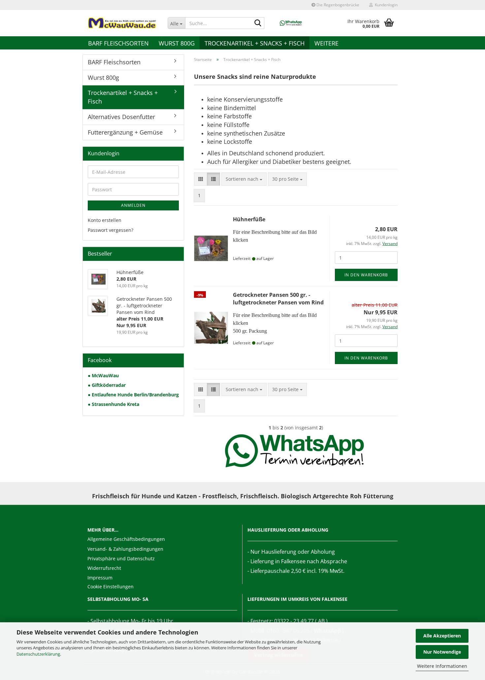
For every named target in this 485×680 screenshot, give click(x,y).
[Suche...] (258, 23)
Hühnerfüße (249, 219)
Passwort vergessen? (110, 230)
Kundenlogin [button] (385, 5)
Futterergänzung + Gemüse (125, 132)
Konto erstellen (104, 220)
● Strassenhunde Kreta (113, 404)
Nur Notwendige (442, 652)
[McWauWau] (122, 23)
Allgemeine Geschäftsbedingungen (126, 539)
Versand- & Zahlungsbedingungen (125, 549)
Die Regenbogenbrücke (337, 5)
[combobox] (244, 179)
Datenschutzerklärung (38, 654)
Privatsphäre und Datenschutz (121, 558)
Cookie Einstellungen (110, 586)
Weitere (326, 43)
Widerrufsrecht (104, 568)
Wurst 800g (177, 43)
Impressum (100, 577)
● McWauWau (103, 375)
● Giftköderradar (107, 385)
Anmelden (133, 205)
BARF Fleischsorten (118, 43)
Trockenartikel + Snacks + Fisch (255, 43)
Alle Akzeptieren (442, 636)
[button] (200, 179)
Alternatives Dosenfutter (121, 117)
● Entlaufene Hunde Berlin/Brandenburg (133, 394)
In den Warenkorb (366, 275)
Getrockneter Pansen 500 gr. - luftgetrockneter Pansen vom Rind (278, 298)
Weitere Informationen (442, 666)
